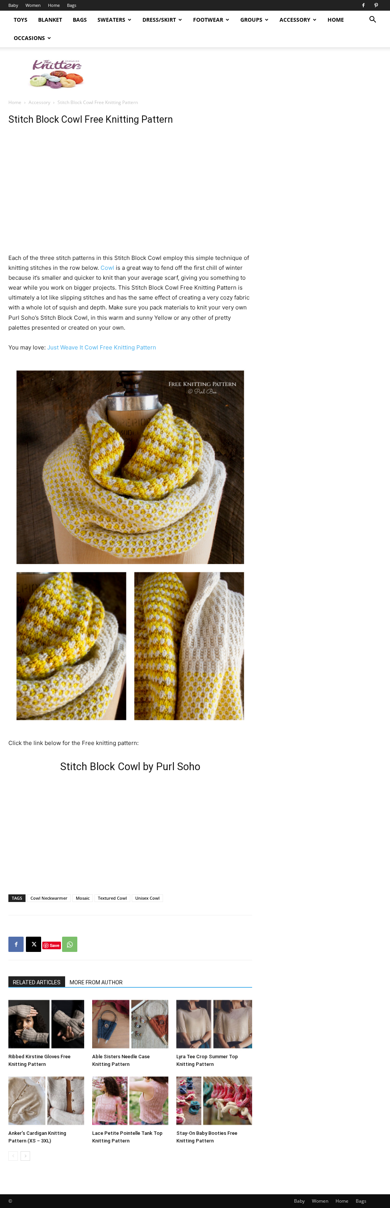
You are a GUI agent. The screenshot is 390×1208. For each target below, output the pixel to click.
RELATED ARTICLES (37, 982)
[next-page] (25, 1156)
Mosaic (83, 898)
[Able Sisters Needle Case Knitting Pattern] (130, 1024)
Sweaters (111, 19)
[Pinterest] (376, 5)
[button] (372, 20)
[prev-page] (13, 1156)
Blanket (50, 19)
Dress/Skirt (159, 19)
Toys (20, 19)
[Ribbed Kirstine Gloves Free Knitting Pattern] (46, 1024)
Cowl (107, 267)
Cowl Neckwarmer (48, 898)
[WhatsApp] (69, 944)
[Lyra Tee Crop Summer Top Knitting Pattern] (214, 1024)
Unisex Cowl (147, 898)
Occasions (29, 38)
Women (33, 5)
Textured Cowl (112, 898)
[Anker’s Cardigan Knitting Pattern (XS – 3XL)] (46, 1101)
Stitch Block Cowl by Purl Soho (130, 767)
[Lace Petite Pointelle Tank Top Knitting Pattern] (130, 1101)
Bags (71, 5)
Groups (251, 19)
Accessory (295, 19)
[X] (33, 944)
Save (54, 945)
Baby (13, 5)
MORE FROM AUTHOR (96, 982)
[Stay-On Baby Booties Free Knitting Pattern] (214, 1101)
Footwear (208, 19)
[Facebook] (363, 5)
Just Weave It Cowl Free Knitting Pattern (101, 347)
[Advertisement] (243, 73)
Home (54, 5)
